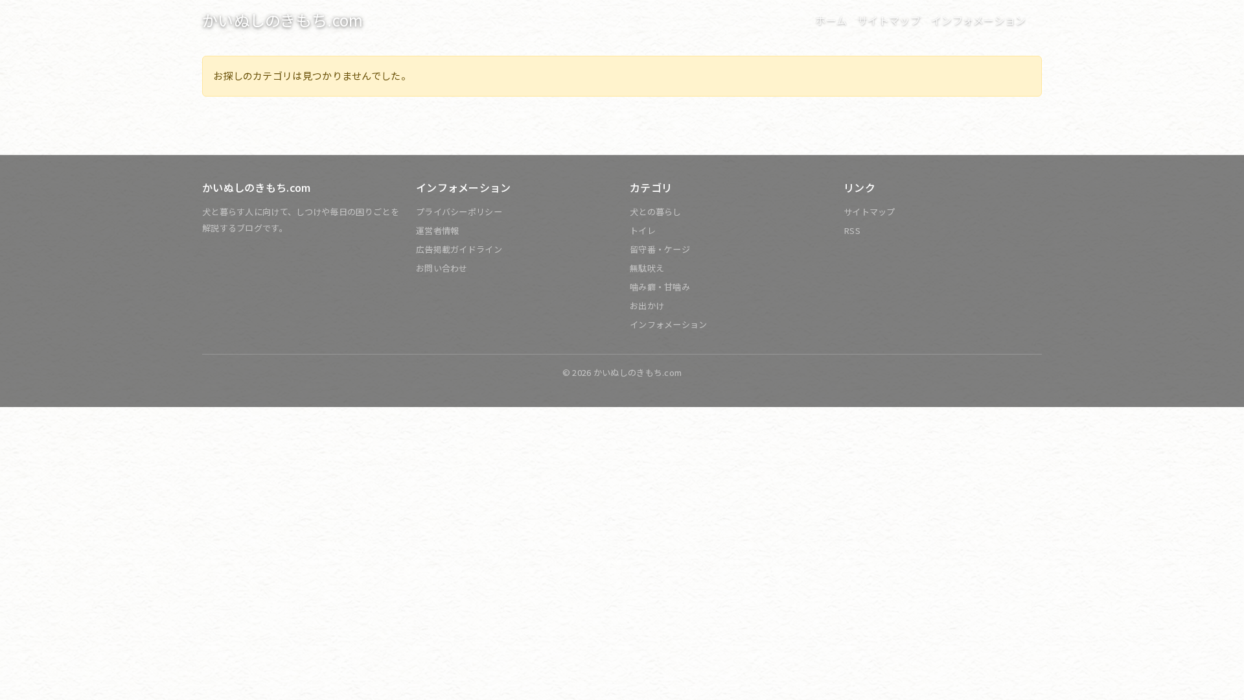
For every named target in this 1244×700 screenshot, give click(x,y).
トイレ (643, 230)
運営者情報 (437, 230)
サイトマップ (889, 20)
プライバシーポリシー (459, 211)
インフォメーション (669, 324)
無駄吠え (647, 268)
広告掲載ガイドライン (459, 249)
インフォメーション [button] (980, 20)
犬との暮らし (656, 211)
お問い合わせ (442, 268)
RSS (852, 230)
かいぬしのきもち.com (282, 19)
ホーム (831, 20)
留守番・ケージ (660, 249)
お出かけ (647, 305)
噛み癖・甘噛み (660, 287)
